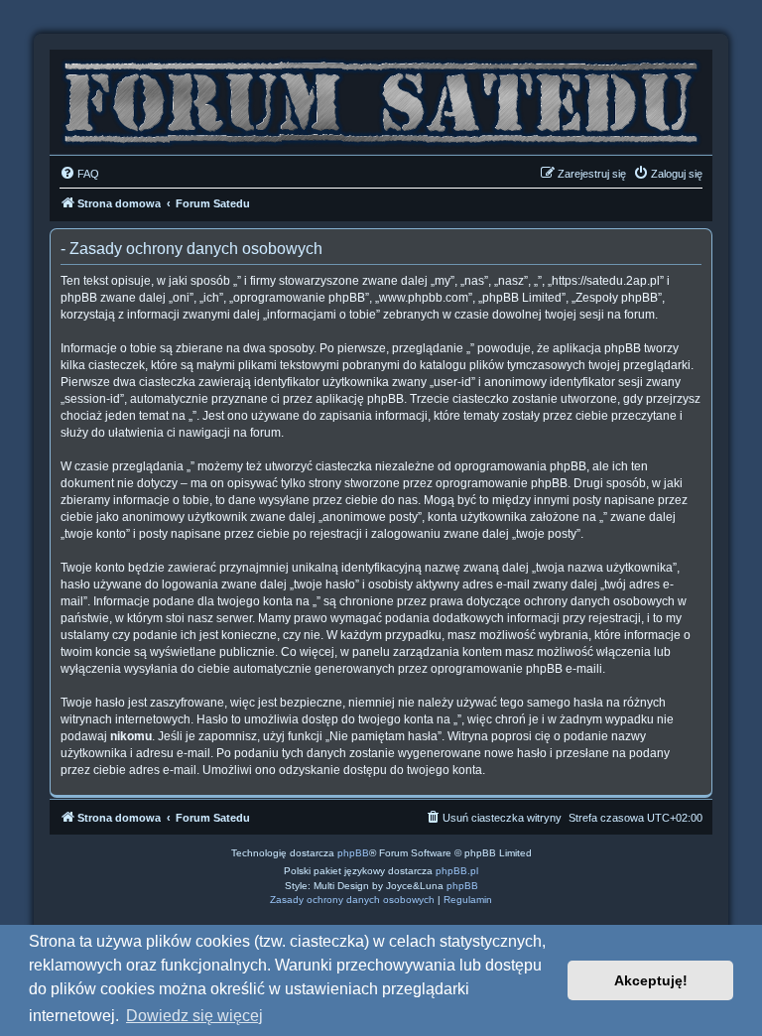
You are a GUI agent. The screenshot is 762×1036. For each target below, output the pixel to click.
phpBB (353, 852)
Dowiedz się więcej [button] (194, 1015)
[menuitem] (79, 174)
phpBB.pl (457, 870)
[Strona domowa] (381, 97)
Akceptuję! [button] (651, 980)
